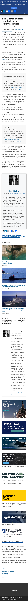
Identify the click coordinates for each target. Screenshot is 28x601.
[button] (24, 193)
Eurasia (3, 568)
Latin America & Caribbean (8, 571)
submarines (16, 237)
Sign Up (14, 8)
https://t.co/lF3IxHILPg (16, 87)
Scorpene (9, 237)
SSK (13, 237)
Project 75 (22, 236)
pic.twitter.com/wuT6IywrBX (11, 139)
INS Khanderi (10, 236)
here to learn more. (8, 577)
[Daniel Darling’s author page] (14, 180)
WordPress (9, 599)
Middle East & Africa (6, 573)
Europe (3, 570)
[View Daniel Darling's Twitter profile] (14, 187)
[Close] (26, 1)
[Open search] (25, 13)
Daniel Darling (12, 26)
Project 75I (4, 237)
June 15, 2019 (21, 89)
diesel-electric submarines (11, 235)
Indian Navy (4, 236)
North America (5, 574)
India (19, 235)
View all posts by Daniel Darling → (17, 393)
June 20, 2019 (17, 141)
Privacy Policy (14, 590)
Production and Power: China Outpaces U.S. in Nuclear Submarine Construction (13, 285)
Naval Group (17, 236)
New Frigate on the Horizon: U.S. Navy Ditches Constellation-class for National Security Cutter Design (13, 310)
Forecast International (18, 597)
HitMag (14, 599)
